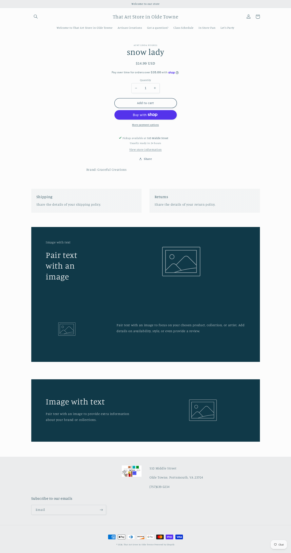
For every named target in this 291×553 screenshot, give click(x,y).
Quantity (145, 80)
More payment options (145, 124)
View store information (145, 149)
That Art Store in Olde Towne (139, 544)
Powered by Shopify (164, 544)
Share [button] (148, 158)
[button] (35, 16)
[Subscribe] (101, 510)
